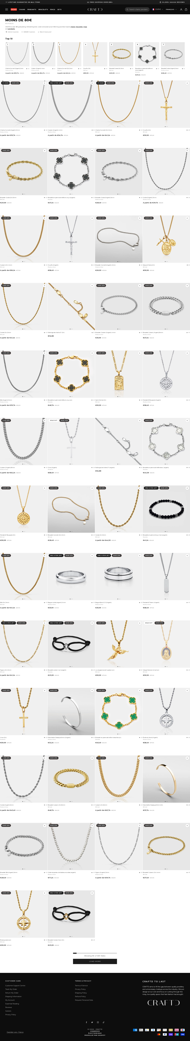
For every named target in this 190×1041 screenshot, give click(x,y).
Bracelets (43, 9)
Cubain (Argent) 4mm (38, 68)
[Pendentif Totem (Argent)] (187, 555)
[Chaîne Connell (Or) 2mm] (118, 104)
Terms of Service (81, 986)
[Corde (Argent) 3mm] (187, 150)
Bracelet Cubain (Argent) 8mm (153, 332)
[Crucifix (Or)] (187, 83)
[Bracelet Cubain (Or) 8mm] (71, 779)
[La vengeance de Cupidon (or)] (118, 644)
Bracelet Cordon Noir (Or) (56, 940)
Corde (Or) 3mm (5, 332)
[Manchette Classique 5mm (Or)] (187, 758)
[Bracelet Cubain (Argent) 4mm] (118, 306)
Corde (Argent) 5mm (7, 805)
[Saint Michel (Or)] (118, 374)
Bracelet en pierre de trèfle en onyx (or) (60, 400)
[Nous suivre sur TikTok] (103, 1022)
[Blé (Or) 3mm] (23, 576)
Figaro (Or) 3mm (5, 670)
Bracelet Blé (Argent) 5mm (8, 872)
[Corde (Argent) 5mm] (23, 779)
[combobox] (138, 9)
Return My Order (11, 993)
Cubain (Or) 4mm (6, 265)
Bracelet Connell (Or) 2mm (56, 535)
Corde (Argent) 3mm (149, 197)
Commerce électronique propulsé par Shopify (95, 1033)
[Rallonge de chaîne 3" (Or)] (71, 306)
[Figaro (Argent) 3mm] (118, 846)
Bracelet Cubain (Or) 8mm (56, 805)
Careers (8, 1011)
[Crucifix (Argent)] (71, 239)
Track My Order (11, 989)
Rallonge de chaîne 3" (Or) (56, 332)
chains (73, 27)
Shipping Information (13, 996)
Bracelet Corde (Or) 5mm (116, 68)
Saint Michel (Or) (100, 400)
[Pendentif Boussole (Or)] (23, 509)
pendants (11, 29)
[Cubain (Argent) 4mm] (71, 104)
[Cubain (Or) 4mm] (23, 239)
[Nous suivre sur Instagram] (98, 1022)
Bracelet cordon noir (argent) (57, 670)
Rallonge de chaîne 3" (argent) (105, 467)
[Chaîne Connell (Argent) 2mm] (23, 104)
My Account (10, 1000)
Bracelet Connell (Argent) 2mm (105, 265)
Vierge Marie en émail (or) (151, 670)
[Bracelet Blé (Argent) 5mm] (23, 846)
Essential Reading (12, 1004)
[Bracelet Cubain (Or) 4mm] (187, 825)
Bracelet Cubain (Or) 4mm (151, 872)
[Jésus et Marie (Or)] (187, 218)
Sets (59, 9)
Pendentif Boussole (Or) (7, 535)
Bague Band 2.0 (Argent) (103, 602)
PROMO (14, 9)
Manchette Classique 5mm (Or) (153, 805)
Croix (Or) (3, 737)
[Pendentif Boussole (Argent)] (187, 353)
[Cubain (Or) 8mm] (118, 779)
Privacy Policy (10, 1015)
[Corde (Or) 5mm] (118, 509)
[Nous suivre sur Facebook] (86, 1022)
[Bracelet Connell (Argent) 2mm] (118, 239)
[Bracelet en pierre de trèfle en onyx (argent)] (71, 171)
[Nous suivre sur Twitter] (92, 1022)
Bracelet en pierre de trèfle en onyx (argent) (144, 69)
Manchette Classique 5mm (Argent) (59, 737)
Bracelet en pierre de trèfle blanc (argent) (156, 467)
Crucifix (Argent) (53, 265)
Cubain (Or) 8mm (101, 805)
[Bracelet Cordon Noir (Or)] (71, 914)
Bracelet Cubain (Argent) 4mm (105, 332)
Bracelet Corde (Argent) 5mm (170, 68)
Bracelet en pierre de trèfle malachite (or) (108, 737)
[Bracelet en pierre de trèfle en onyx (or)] (71, 374)
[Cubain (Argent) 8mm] (23, 441)
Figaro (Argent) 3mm (102, 872)
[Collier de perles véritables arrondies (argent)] (71, 846)
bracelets (79, 27)
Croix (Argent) (52, 467)
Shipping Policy (81, 993)
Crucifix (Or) (86, 68)
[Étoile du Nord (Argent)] (187, 690)
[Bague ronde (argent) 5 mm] (71, 576)
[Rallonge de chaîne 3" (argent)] (118, 441)
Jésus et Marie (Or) (149, 265)
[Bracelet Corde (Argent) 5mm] (118, 171)
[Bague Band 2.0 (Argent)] (118, 576)
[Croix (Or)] (23, 711)
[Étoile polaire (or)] (23, 914)
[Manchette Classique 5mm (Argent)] (71, 711)
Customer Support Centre (15, 986)
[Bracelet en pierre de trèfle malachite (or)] (118, 711)
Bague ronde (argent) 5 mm (57, 602)
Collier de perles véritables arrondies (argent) (62, 872)
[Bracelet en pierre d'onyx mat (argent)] (187, 488)
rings (85, 27)
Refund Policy (80, 996)
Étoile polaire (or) (5, 940)
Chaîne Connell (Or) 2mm (64, 68)
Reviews (8, 1007)
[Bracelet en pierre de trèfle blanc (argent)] (187, 420)
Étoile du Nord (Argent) (150, 737)
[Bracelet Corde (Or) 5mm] (23, 171)
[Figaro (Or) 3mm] (23, 644)
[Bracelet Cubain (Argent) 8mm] (187, 285)
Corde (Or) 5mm (100, 535)
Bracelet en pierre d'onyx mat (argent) (155, 535)
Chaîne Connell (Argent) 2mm (14, 68)
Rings (52, 9)
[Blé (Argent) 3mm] (23, 374)
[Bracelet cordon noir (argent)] (71, 644)
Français (170, 9)
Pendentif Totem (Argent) (151, 602)
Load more (95, 961)
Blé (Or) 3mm (4, 602)
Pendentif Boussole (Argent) (152, 400)
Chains (22, 9)
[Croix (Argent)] (71, 441)
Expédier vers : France (15, 1032)
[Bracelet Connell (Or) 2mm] (71, 509)
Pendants (31, 9)
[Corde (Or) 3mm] (23, 306)
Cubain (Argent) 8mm (7, 467)
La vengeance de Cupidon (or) (104, 670)
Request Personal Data (84, 1000)
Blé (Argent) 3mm (6, 400)
